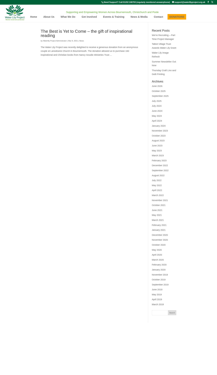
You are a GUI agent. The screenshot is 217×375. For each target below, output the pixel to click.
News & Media (139, 16)
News (81, 41)
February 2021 (159, 225)
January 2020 (159, 269)
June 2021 (157, 210)
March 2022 (158, 195)
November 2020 (160, 240)
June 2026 (157, 86)
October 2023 (159, 135)
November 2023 (160, 130)
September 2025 (160, 96)
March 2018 (158, 304)
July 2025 (156, 101)
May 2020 (157, 250)
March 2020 (158, 260)
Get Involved (89, 16)
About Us (48, 16)
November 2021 (160, 200)
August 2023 (158, 140)
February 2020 (159, 264)
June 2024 (157, 111)
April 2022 (157, 190)
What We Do (68, 16)
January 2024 (159, 126)
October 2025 (159, 91)
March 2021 (158, 220)
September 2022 (160, 170)
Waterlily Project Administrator (55, 41)
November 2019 (160, 274)
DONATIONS (176, 16)
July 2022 (156, 180)
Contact (158, 16)
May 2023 (157, 150)
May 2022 (157, 185)
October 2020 (159, 245)
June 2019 (157, 289)
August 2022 (158, 175)
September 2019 (160, 284)
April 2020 (157, 255)
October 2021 (159, 205)
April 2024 (157, 121)
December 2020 (160, 235)
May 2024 (157, 116)
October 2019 (159, 279)
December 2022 (160, 165)
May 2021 (157, 215)
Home (33, 16)
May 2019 (157, 294)
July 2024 (156, 106)
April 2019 (157, 299)
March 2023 (158, 155)
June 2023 (157, 145)
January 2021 (159, 230)
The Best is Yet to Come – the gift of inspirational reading (86, 33)
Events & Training (113, 16)
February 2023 (159, 160)
